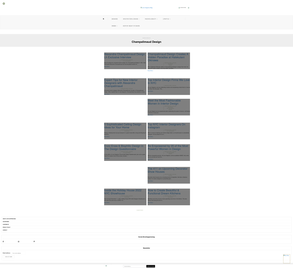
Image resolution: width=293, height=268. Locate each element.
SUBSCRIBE (183, 7)
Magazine (115, 19)
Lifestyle (166, 19)
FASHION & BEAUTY (150, 19)
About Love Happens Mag (9, 218)
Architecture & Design (130, 19)
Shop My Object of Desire (131, 25)
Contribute (6, 224)
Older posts (140, 210)
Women (114, 25)
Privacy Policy (6, 227)
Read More (150, 70)
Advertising (6, 221)
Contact (5, 230)
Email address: (6, 253)
